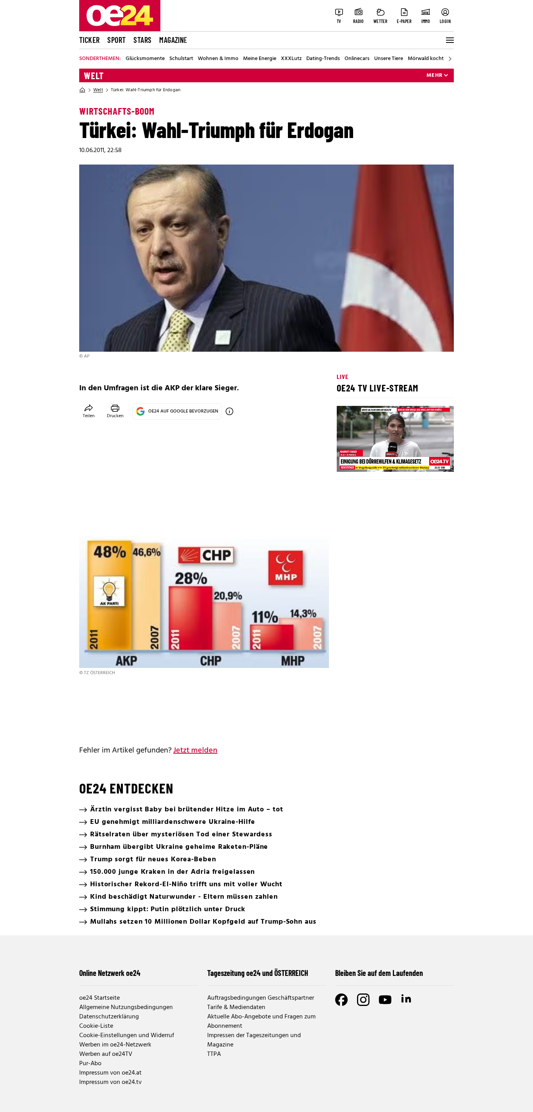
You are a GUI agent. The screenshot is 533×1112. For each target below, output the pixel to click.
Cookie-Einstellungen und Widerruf (126, 1036)
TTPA (214, 1054)
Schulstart (181, 58)
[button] (349, 459)
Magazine (173, 39)
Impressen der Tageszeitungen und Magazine (254, 1040)
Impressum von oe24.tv (110, 1082)
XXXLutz (291, 58)
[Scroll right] (450, 59)
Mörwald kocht (426, 58)
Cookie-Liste (96, 1026)
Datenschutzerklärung (109, 1017)
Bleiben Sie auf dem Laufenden (379, 972)
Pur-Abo (90, 1064)
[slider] (375, 459)
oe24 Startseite (99, 998)
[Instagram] (363, 999)
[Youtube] (385, 999)
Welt (94, 75)
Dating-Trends (323, 58)
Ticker (89, 39)
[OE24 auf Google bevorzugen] (229, 411)
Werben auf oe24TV (105, 1054)
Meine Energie (259, 58)
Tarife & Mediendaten (236, 1007)
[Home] (82, 90)
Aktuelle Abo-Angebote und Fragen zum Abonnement (261, 1021)
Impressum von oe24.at (110, 1073)
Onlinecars (357, 58)
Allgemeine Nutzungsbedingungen (126, 1007)
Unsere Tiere (388, 58)
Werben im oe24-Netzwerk (115, 1045)
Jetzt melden (195, 750)
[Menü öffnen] (449, 40)
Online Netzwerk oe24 (109, 972)
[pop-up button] (429, 459)
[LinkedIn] (407, 999)
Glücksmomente (145, 58)
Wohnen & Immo (218, 58)
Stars (142, 39)
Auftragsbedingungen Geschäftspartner (260, 998)
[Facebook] (341, 999)
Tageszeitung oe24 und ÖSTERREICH (257, 972)
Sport (116, 39)
